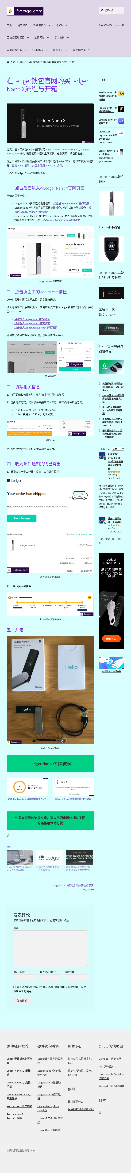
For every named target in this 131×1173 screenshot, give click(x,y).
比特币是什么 (75, 1101)
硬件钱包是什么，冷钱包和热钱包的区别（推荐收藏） (112, 433)
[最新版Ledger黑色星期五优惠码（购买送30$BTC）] (79, 857)
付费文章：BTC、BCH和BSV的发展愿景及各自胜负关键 (115, 461)
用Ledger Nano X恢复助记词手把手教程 (73, 799)
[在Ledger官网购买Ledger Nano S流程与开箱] (20, 857)
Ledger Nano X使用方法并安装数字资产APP (73, 887)
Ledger (20, 61)
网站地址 (70, 972)
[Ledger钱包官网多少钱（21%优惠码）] (49, 857)
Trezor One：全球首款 (19, 1106)
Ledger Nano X (71, 149)
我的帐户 (22, 25)
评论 (16, 928)
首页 (9, 25)
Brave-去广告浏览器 (110, 1058)
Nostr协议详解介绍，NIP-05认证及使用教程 (113, 410)
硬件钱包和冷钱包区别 (81, 1109)
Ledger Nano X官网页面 (64, 188)
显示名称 (19, 972)
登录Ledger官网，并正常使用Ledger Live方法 (37, 165)
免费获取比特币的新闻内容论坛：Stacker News (112, 386)
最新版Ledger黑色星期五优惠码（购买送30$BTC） (112, 422)
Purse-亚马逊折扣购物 (111, 1086)
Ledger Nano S (53, 149)
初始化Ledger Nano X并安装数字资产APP (27, 799)
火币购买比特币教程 (111, 671)
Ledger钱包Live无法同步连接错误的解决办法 (113, 398)
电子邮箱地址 (47, 972)
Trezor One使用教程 (48, 1130)
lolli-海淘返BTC (107, 1066)
